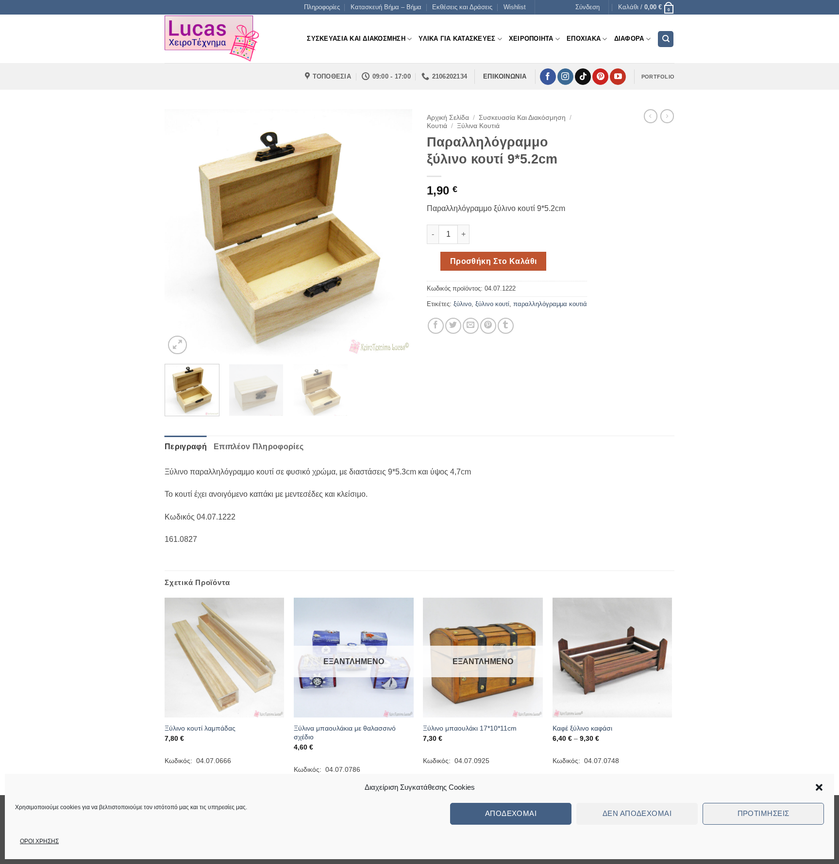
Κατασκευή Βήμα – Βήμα (386, 7)
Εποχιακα (584, 38)
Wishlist (514, 7)
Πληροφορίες (322, 7)
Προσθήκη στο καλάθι (493, 261)
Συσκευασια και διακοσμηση (356, 38)
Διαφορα (629, 38)
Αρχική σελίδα (448, 117)
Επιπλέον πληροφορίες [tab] (258, 446)
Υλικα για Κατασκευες (457, 38)
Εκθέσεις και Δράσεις (462, 7)
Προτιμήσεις (763, 813)
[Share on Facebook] (436, 326)
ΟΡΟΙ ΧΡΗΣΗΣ (39, 841)
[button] (819, 787)
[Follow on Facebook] (548, 76)
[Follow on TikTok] (583, 76)
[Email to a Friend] (471, 326)
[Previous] (181, 233)
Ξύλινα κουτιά (478, 126)
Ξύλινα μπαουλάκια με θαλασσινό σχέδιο (345, 732)
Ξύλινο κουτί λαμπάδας (200, 728)
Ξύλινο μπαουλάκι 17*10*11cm (470, 728)
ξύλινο (462, 304)
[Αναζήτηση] (665, 39)
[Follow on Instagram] (565, 76)
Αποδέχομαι (511, 813)
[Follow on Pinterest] (600, 76)
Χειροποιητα (531, 38)
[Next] (395, 233)
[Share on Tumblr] (506, 326)
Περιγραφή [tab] (186, 446)
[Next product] (650, 116)
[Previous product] (667, 116)
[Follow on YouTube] (618, 76)
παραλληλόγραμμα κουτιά (550, 304)
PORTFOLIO (657, 77)
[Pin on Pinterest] (488, 326)
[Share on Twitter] (453, 326)
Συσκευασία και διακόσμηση (522, 117)
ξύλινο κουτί (492, 304)
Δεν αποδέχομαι (637, 813)
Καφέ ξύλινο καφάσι (582, 728)
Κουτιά (437, 126)
